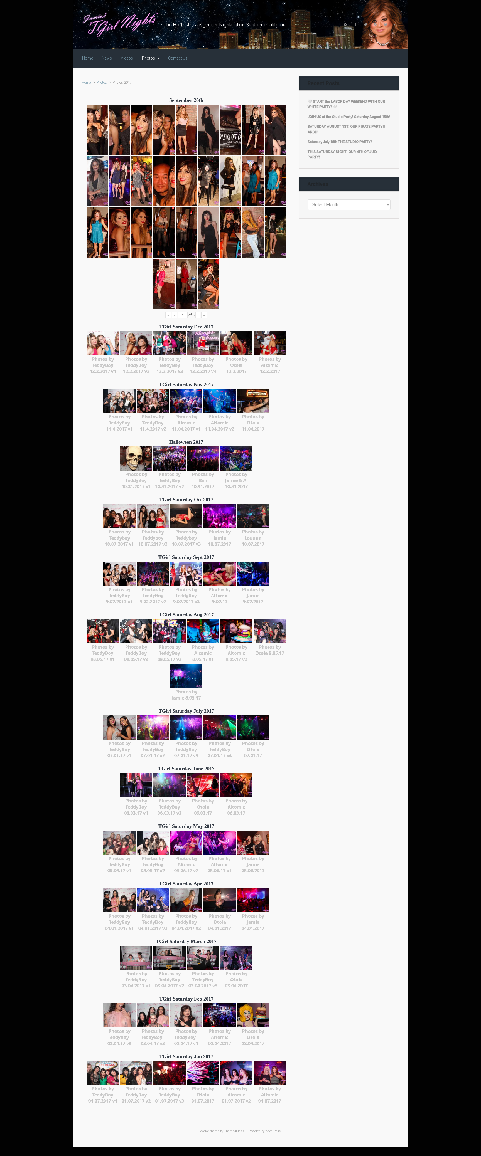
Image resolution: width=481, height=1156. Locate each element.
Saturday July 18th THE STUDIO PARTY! (340, 142)
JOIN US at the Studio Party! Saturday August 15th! (349, 117)
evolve (204, 1131)
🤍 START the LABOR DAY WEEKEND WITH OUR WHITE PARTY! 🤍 (346, 104)
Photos (102, 82)
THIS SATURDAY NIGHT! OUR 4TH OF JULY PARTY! (342, 154)
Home (86, 82)
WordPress (273, 1131)
